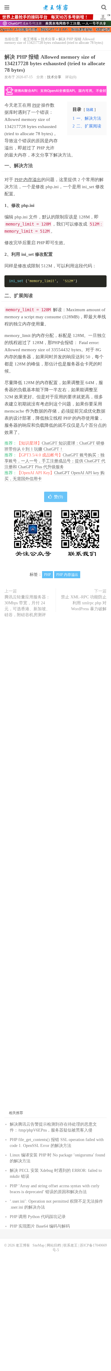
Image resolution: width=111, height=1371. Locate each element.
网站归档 (54, 1245)
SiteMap (38, 1245)
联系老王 (70, 1245)
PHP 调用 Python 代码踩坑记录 (38, 1217)
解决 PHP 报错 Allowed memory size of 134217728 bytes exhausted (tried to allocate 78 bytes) (54, 63)
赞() (58, 497)
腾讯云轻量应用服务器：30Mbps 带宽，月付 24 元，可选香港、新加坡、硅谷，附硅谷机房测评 (27, 606)
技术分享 (48, 39)
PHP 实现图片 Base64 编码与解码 (40, 1226)
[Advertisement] (55, 867)
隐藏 (89, 110)
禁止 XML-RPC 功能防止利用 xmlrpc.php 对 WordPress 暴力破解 (84, 603)
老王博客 (55, 7)
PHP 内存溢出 (28, 179)
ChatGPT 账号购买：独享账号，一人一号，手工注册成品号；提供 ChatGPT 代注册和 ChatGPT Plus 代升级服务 (54, 461)
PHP (36, 105)
